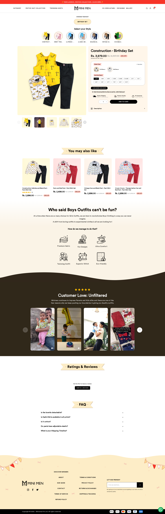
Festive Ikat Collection (35, 8)
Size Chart (140, 64)
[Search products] (147, 8)
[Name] (140, 485)
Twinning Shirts (56, 8)
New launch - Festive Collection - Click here (82, 2)
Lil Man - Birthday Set (85, 41)
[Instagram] (28, 490)
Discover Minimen (61, 472)
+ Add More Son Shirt (99, 88)
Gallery (129, 8)
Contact (61, 488)
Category (17, 8)
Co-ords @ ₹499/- (109, 8)
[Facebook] (32, 490)
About (61, 477)
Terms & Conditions (88, 477)
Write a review (82, 388)
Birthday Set (82, 21)
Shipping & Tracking (88, 494)
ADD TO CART (123, 101)
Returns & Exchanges (87, 488)
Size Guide (61, 483)
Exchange (121, 8)
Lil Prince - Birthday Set (74, 41)
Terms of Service (61, 494)
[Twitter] (37, 490)
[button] (84, 122)
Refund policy (61, 499)
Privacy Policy (88, 483)
